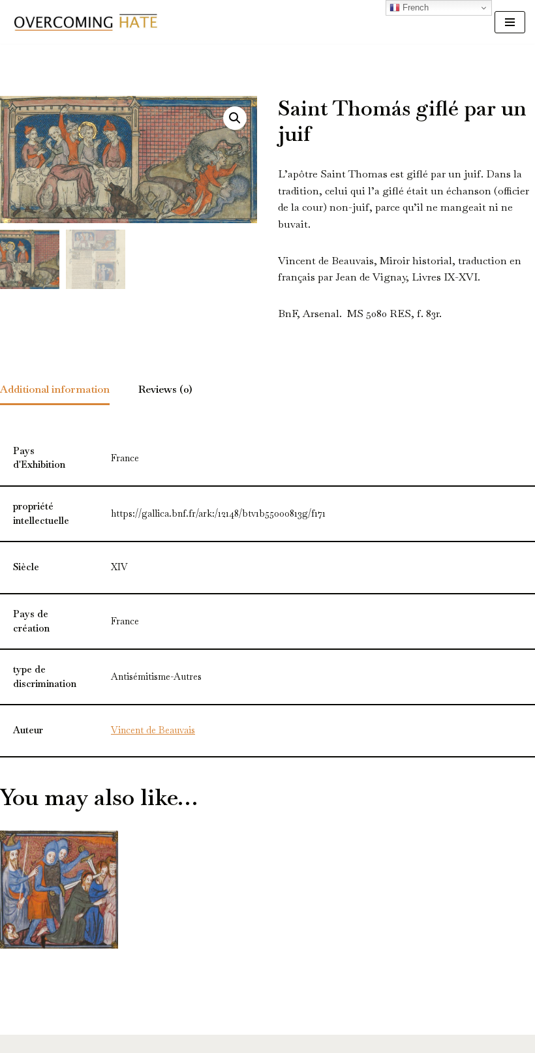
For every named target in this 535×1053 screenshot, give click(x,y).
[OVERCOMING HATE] (85, 22)
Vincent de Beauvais (153, 730)
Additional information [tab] (55, 389)
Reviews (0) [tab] (165, 389)
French (414, 7)
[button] (235, 118)
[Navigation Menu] (510, 22)
